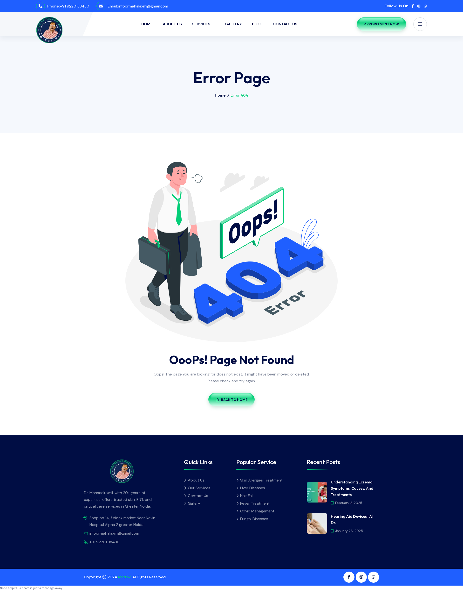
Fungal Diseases (254, 518)
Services (201, 24)
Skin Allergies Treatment (261, 480)
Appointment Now (381, 24)
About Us (172, 24)
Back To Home (234, 399)
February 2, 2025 (348, 503)
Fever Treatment (255, 503)
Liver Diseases (252, 487)
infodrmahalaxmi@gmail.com (143, 6)
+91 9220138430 (74, 6)
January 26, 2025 (349, 531)
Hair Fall (246, 495)
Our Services (199, 487)
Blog (257, 24)
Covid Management (257, 511)
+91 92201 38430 (104, 542)
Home (147, 24)
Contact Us (285, 24)
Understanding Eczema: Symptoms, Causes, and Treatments (352, 488)
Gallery (233, 24)
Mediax (124, 577)
